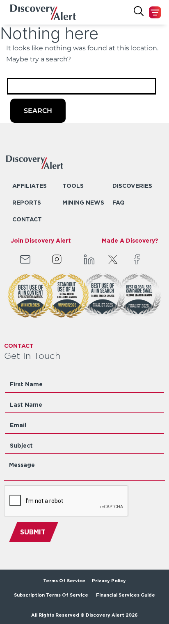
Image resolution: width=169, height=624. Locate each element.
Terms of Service (64, 580)
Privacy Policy (109, 580)
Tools (73, 185)
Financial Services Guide (125, 594)
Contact (27, 219)
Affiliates (29, 185)
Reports (26, 202)
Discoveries (132, 185)
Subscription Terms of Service (51, 594)
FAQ (118, 202)
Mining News (83, 202)
